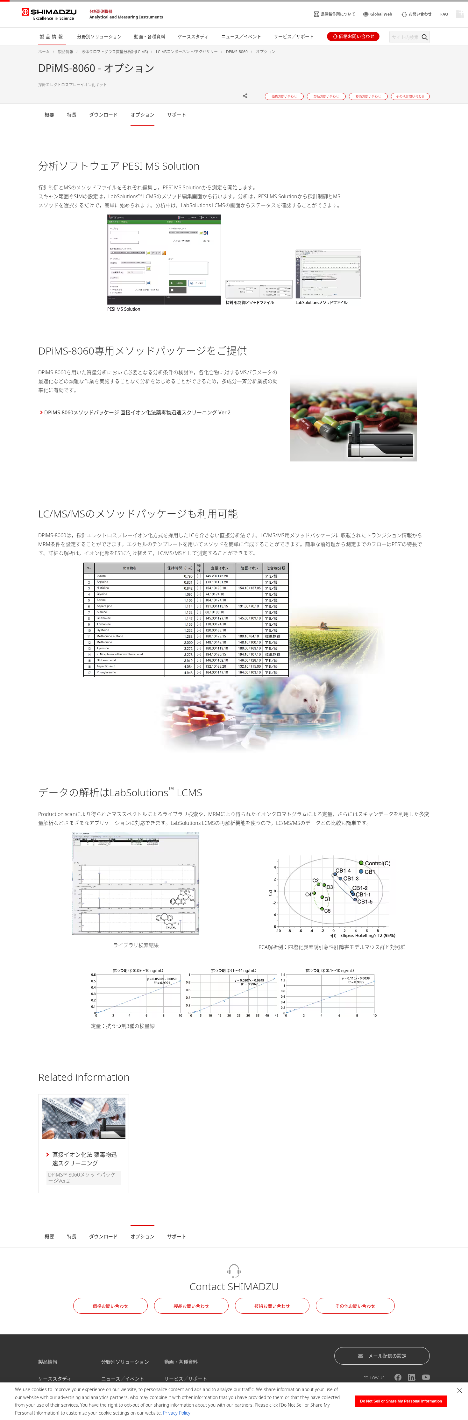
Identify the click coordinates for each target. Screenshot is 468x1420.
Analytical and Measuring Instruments (126, 17)
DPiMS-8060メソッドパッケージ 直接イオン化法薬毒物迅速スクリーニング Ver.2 (137, 412)
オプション (142, 114)
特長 (71, 114)
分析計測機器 (100, 11)
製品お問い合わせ (191, 1306)
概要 (49, 114)
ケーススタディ (55, 1378)
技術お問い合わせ (272, 1306)
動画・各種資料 (181, 1362)
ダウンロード (103, 114)
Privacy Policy (176, 1413)
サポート (176, 114)
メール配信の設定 (387, 1356)
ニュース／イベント (122, 1378)
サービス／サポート (185, 1378)
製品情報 (47, 1362)
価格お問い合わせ (110, 1306)
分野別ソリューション (125, 1362)
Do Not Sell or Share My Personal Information (401, 1401)
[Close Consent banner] (459, 1390)
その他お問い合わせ (355, 1306)
